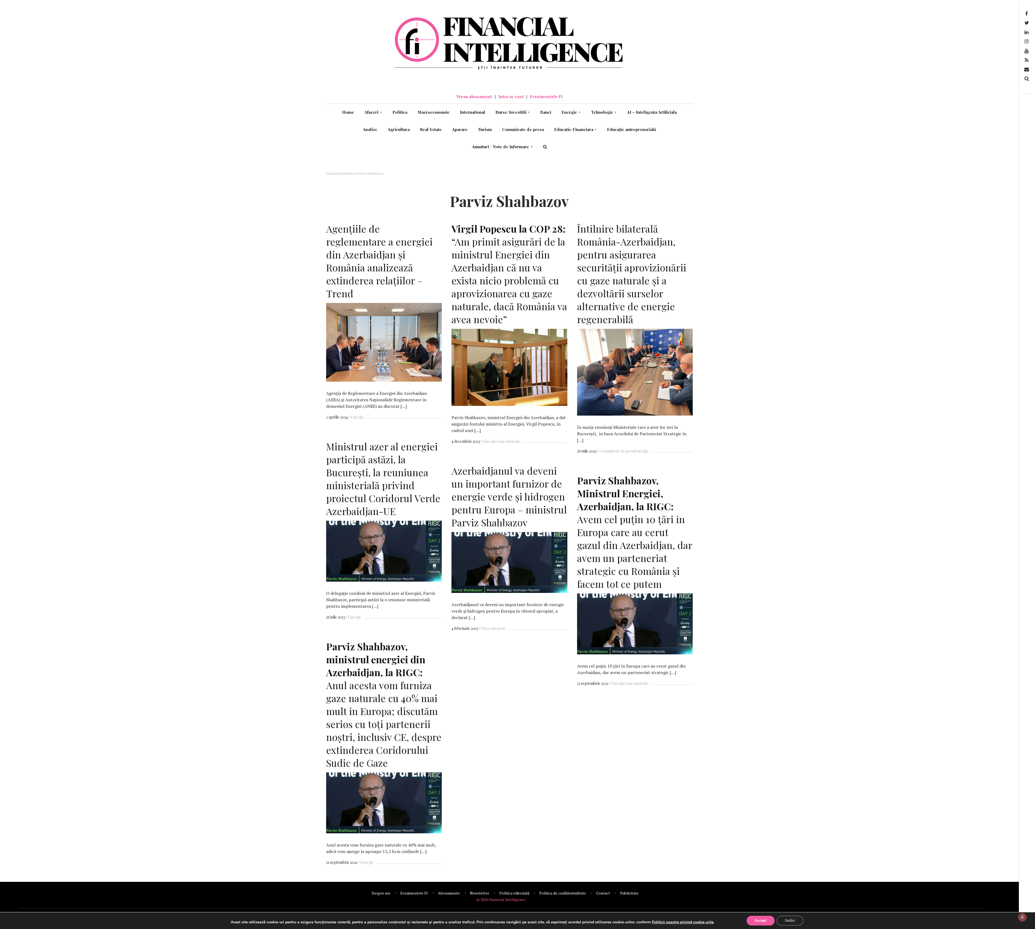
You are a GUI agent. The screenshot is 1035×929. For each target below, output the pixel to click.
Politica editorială (514, 893)
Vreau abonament (474, 96)
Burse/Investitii (512, 112)
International (472, 112)
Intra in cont (511, 96)
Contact (603, 893)
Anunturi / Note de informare (502, 146)
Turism (485, 129)
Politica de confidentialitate (562, 893)
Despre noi (381, 893)
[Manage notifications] (1022, 917)
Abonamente (449, 893)
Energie (571, 112)
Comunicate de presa (523, 129)
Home (348, 112)
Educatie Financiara (575, 129)
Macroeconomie (434, 112)
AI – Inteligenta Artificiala (652, 112)
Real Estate (431, 129)
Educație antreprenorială (631, 129)
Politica (399, 112)
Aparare (460, 129)
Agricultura (399, 129)
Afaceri (373, 112)
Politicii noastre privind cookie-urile (682, 922)
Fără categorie (493, 628)
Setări (790, 920)
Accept (761, 920)
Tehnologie (604, 112)
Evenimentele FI (546, 96)
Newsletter (479, 893)
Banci (545, 112)
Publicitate (629, 893)
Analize (370, 129)
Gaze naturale (508, 441)
